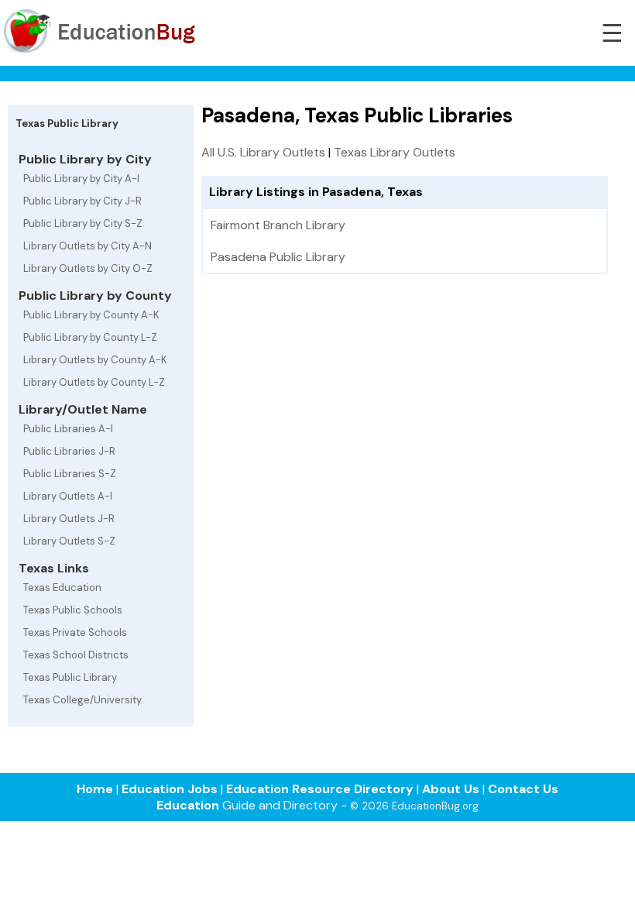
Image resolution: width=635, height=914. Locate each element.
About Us (450, 789)
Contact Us (523, 789)
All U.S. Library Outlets (263, 152)
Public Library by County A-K (91, 314)
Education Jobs (170, 789)
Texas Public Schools (72, 610)
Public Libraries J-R (69, 451)
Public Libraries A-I (68, 428)
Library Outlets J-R (69, 518)
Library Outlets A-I (67, 496)
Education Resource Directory (320, 789)
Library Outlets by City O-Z (88, 268)
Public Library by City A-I (81, 178)
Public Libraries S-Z (69, 473)
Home (95, 789)
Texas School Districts (76, 654)
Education (187, 805)
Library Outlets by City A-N (87, 246)
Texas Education (62, 587)
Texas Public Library (70, 677)
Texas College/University (82, 699)
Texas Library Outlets (394, 152)
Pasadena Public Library (278, 257)
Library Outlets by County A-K (95, 359)
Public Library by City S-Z (82, 223)
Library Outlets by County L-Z (94, 382)
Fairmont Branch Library (278, 225)
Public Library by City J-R (82, 201)
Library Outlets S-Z (69, 541)
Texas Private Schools (75, 632)
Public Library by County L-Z (90, 337)
